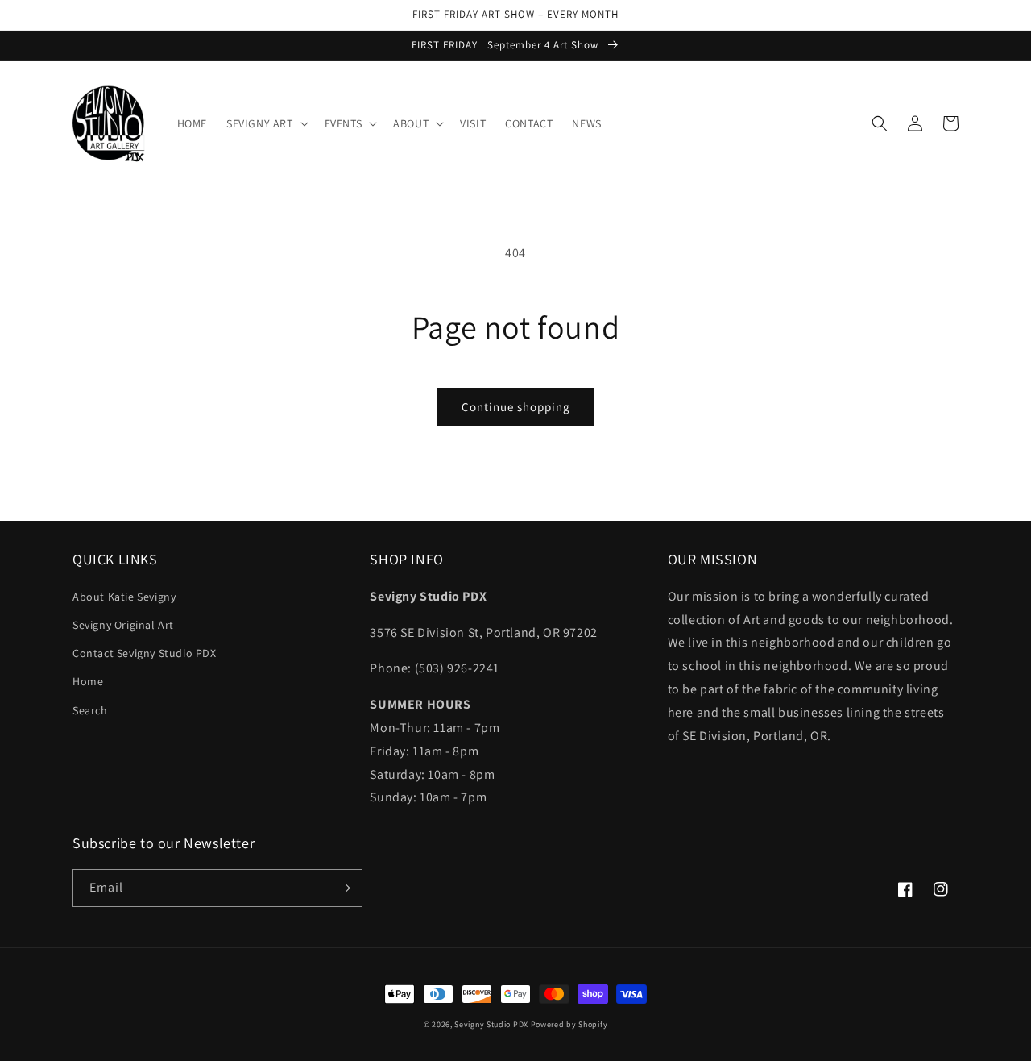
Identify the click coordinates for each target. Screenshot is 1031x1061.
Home (87, 681)
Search (90, 710)
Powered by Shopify (569, 1024)
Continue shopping (516, 406)
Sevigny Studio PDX (491, 1024)
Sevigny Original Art (123, 625)
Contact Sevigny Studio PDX (144, 653)
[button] (266, 123)
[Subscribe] (344, 888)
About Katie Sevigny (124, 596)
